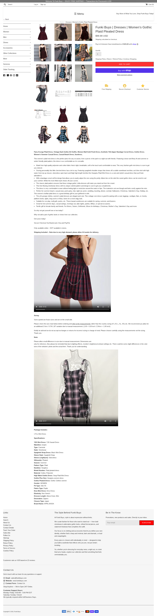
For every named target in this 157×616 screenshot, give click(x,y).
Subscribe (6, 533)
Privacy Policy (8, 545)
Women (17, 32)
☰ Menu (79, 13)
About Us (6, 522)
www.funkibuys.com (20, 581)
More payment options (124, 75)
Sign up (43, 4)
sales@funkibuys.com (19, 578)
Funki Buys (17, 611)
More (17, 59)
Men (17, 37)
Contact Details (8, 528)
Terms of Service (9, 548)
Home (62, 22)
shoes (62, 214)
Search (5, 520)
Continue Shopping (129, 59)
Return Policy (8, 543)
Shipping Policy (100, 59)
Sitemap (6, 538)
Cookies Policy (8, 551)
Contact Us (7, 525)
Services (17, 64)
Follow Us (6, 535)
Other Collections (17, 53)
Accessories (17, 48)
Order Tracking (8, 69)
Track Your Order (9, 530)
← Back (6, 19)
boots (56, 214)
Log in (36, 4)
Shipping (98, 39)
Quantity (97, 50)
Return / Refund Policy (115, 59)
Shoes (17, 42)
